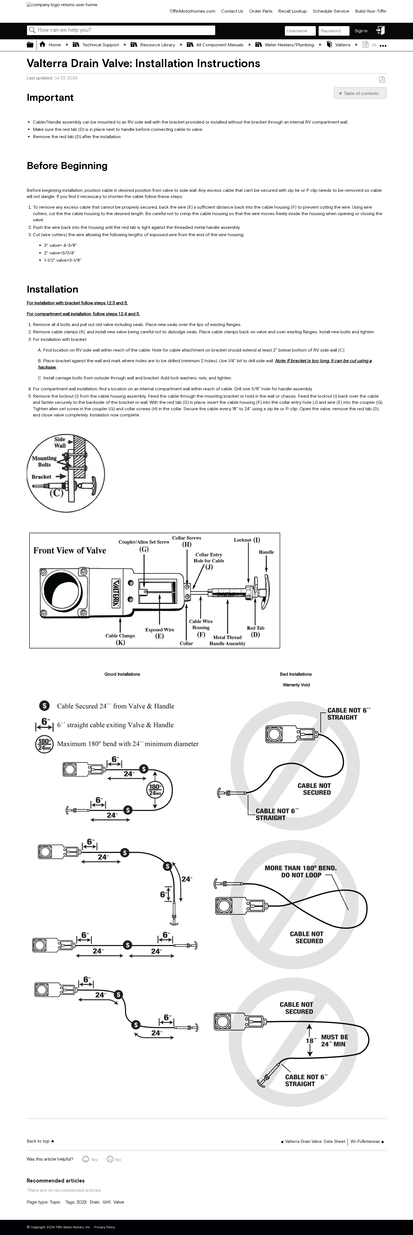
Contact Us (232, 11)
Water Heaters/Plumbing (289, 45)
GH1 (106, 1202)
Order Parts (261, 11)
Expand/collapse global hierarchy (33, 45)
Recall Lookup (292, 11)
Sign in (361, 31)
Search (32, 30)
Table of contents (361, 93)
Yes (94, 1160)
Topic (55, 1202)
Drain (94, 1202)
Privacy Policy (104, 1227)
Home (54, 45)
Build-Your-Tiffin (370, 11)
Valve (119, 1202)
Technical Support (100, 45)
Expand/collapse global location (383, 43)
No (118, 1160)
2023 (81, 1202)
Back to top (38, 1141)
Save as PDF (382, 79)
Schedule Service (331, 11)
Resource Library (157, 45)
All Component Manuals (220, 45)
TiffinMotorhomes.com (192, 11)
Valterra (342, 45)
